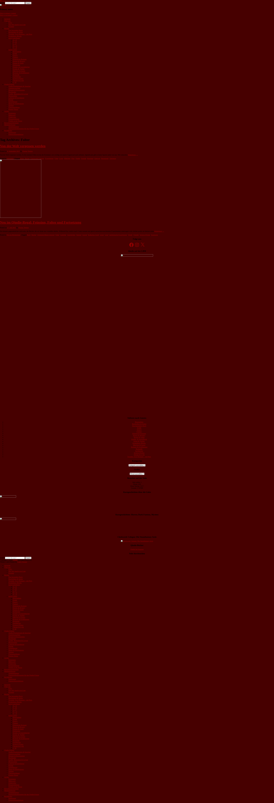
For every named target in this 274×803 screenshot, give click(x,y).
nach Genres (13, 50)
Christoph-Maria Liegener (46, 235)
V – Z (15, 48)
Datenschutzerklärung (16, 134)
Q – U (15, 46)
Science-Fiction (18, 78)
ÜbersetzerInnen (14, 107)
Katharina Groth (93, 235)
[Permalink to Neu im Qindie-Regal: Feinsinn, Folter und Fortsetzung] (20, 217)
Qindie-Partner (9, 84)
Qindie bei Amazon (137, 549)
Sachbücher (17, 77)
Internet (78, 235)
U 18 (14, 82)
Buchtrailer (12, 92)
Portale (11, 100)
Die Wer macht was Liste (17, 25)
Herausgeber (13, 96)
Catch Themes (22, 562)
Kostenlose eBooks (15, 36)
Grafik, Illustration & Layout (18, 94)
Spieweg (97, 158)
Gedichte (63, 235)
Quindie (83, 158)
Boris (22, 158)
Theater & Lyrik (18, 80)
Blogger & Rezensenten (17, 90)
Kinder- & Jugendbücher (21, 67)
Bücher (6, 28)
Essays (15, 55)
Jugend (84, 235)
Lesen (61, 158)
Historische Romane (20, 59)
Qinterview (12, 117)
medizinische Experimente (118, 235)
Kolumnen (12, 113)
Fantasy (15, 57)
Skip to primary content (8, 13)
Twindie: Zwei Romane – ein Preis (20, 34)
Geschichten (71, 235)
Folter (56, 158)
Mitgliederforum (9, 125)
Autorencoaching (14, 88)
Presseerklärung (14, 119)
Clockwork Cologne (37, 158)
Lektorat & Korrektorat (16, 98)
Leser (106, 235)
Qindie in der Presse (15, 121)
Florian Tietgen (27, 151)
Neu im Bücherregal (13, 235)
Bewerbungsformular (11, 123)
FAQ (10, 23)
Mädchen (67, 158)
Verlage (11, 105)
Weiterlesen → (133, 155)
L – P (14, 44)
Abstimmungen (14, 127)
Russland (90, 158)
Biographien (17, 52)
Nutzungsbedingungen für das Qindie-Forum (24, 129)
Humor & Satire (18, 63)
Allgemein (10, 158)
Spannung (154, 235)
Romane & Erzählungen (21, 73)
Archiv (6, 111)
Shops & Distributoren (16, 104)
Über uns (7, 21)
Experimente (49, 158)
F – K (15, 42)
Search (2, 3)
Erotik (15, 53)
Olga (73, 158)
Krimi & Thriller (139, 441)
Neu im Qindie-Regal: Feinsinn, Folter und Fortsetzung (40, 222)
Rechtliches (8, 130)
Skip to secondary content (8, 15)
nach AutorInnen (14, 38)
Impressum (12, 132)
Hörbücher (16, 65)
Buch (29, 235)
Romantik (16, 75)
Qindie (77, 158)
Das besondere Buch (16, 30)
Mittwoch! (12, 115)
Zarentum (112, 158)
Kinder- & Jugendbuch (139, 439)
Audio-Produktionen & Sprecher (20, 86)
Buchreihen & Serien (16, 32)
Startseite (7, 19)
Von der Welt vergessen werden (22, 146)
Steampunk (105, 158)
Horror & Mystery (19, 61)
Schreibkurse (13, 102)
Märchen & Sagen (19, 71)
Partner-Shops (13, 109)
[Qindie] (3, 5)
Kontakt (11, 26)
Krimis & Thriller (19, 69)
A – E (15, 40)
